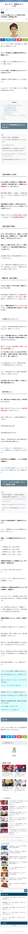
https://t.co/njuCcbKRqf (19, 504)
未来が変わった (8, 113)
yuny (14, 755)
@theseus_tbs (7, 501)
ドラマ (2, 12)
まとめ (4, 118)
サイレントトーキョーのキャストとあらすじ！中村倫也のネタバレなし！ (13, 840)
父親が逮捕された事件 (9, 106)
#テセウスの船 (17, 153)
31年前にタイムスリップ (10, 112)
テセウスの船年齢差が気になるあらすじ (12, 105)
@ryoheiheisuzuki (12, 499)
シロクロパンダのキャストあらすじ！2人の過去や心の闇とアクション (14, 837)
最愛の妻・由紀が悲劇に (10, 110)
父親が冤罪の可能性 (9, 108)
